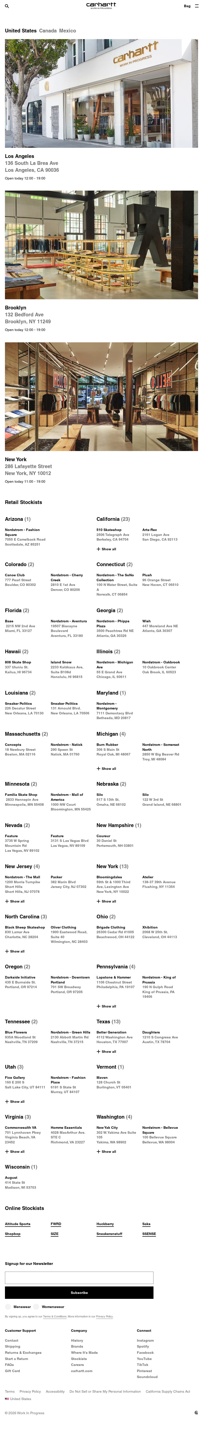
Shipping (12, 1346)
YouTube (144, 1359)
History (77, 1340)
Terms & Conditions (55, 1316)
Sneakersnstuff (109, 1234)
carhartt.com (81, 1371)
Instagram (145, 1340)
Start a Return (16, 1359)
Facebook (145, 1353)
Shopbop (13, 1234)
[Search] (12, 6)
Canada (48, 31)
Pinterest (144, 1371)
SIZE (54, 1234)
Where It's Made (84, 1353)
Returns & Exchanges (23, 1353)
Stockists (79, 1359)
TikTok (142, 1365)
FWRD (56, 1224)
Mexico (67, 31)
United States (21, 31)
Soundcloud (147, 1377)
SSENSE (149, 1234)
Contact (11, 1340)
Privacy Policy (104, 1316)
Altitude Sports (17, 1224)
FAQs (9, 1365)
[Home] (101, 6)
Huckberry (105, 1224)
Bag (187, 6)
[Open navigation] (197, 6)
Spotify (143, 1346)
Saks (146, 1224)
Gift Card (12, 1371)
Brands (77, 1346)
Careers (77, 1365)
